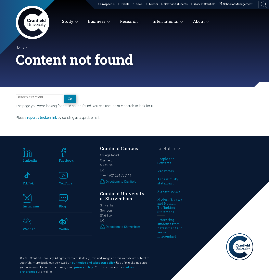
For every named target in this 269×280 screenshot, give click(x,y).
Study (67, 21)
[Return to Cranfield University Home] (32, 22)
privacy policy (83, 267)
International (165, 21)
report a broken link (42, 117)
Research (129, 21)
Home (20, 47)
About (199, 21)
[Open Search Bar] (262, 4)
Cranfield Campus (119, 148)
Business (96, 21)
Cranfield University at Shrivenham (122, 196)
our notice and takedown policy (93, 262)
